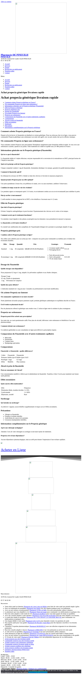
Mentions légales (22, 669)
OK (29, 672)
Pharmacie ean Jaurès (33, 608)
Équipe (7, 67)
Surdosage (8, 124)
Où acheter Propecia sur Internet (15, 113)
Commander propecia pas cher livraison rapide (19, 641)
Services (7, 66)
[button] (41, 76)
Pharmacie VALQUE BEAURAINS (44, 615)
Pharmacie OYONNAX (37, 633)
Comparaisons (9, 118)
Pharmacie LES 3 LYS (33, 621)
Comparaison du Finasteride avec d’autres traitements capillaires (25, 117)
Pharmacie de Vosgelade (31, 632)
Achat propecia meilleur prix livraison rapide (19, 648)
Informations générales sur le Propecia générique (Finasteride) (24, 106)
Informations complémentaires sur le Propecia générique (22, 127)
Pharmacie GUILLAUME (38, 610)
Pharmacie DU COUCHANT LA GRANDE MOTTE (44, 617)
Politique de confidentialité (39, 672)
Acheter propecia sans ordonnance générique (19, 642)
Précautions (8, 126)
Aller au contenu (6, 1)
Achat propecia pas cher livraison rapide (17, 639)
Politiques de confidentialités (38, 669)
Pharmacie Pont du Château (30, 637)
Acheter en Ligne (13, 450)
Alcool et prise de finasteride (14, 120)
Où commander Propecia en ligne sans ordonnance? (21, 104)
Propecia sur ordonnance (12, 115)
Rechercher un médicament (13, 69)
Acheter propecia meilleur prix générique (18, 646)
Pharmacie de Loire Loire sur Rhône (35, 606)
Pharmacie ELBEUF (39, 614)
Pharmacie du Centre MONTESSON (41, 635)
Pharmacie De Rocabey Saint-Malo (39, 623)
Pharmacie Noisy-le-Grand (38, 612)
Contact (7, 73)
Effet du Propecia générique (13, 108)
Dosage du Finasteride (12, 111)
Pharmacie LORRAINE (35, 630)
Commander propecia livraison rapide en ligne (19, 644)
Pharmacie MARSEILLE (38, 626)
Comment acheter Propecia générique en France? (20, 102)
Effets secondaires (10, 122)
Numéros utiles (9, 71)
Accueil (7, 64)
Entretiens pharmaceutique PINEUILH (17, 649)
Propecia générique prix (12, 109)
